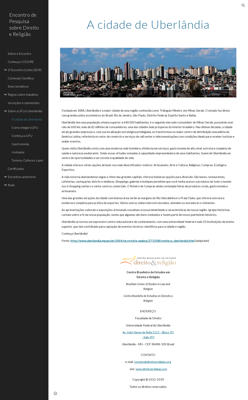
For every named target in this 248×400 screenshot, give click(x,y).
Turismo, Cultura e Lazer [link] (27, 160)
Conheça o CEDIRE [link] (21, 61)
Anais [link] (11, 185)
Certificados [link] (16, 168)
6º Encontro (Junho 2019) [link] (24, 70)
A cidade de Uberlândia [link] (27, 119)
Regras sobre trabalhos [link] (23, 94)
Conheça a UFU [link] (22, 135)
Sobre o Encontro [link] (19, 53)
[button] (243, 5)
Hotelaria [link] (18, 152)
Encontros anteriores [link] (22, 177)
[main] (148, 24)
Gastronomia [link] (20, 144)
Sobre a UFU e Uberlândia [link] (25, 111)
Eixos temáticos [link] (18, 86)
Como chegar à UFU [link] (25, 127)
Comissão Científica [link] (21, 78)
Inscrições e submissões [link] (24, 103)
